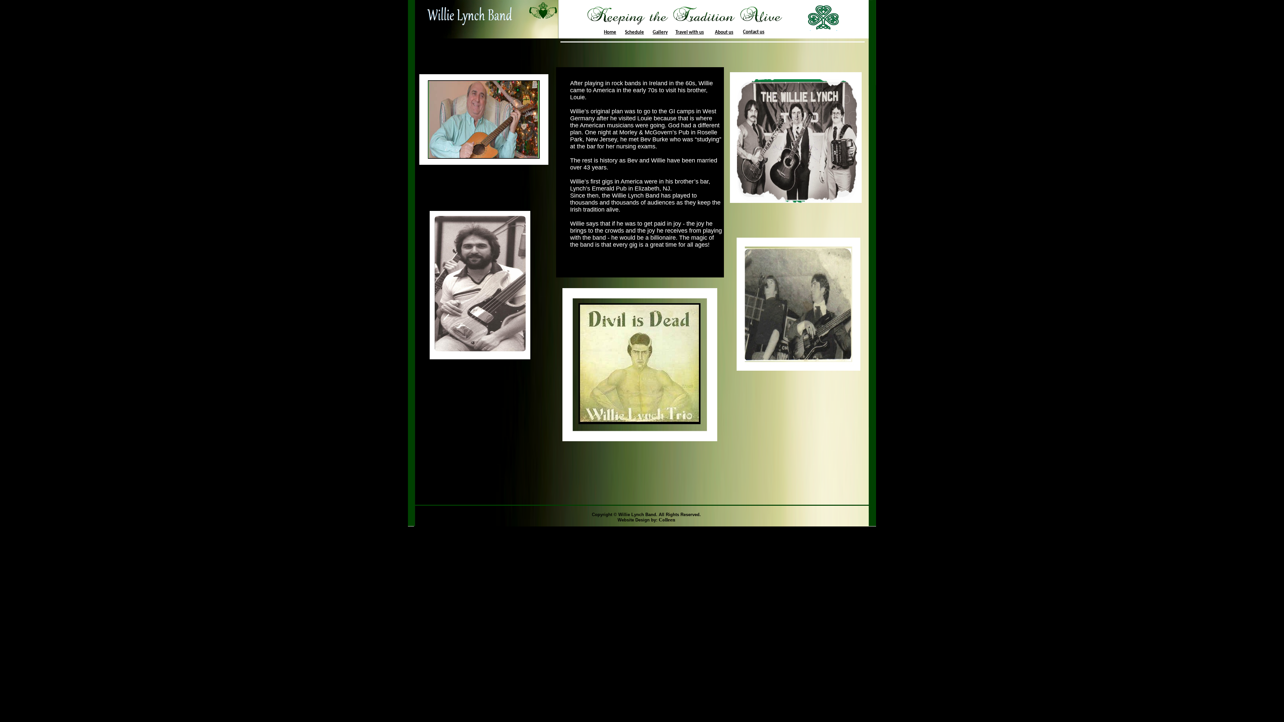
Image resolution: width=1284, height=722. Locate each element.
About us (724, 32)
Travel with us (689, 32)
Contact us (753, 32)
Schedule (634, 32)
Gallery (660, 32)
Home (610, 32)
